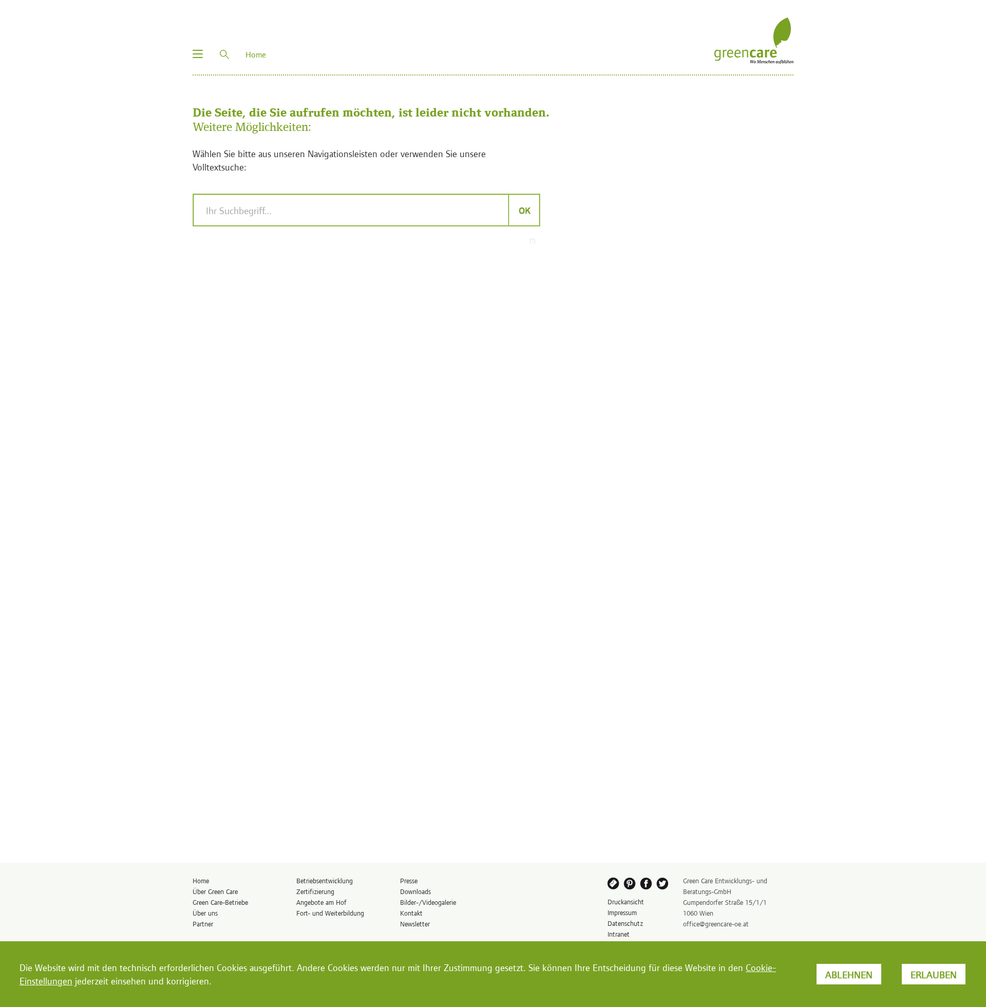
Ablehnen (849, 974)
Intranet (619, 934)
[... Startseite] (753, 39)
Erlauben (934, 974)
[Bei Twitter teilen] (664, 885)
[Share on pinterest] (630, 885)
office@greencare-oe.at (716, 923)
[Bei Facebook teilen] (647, 885)
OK (524, 210)
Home (201, 880)
